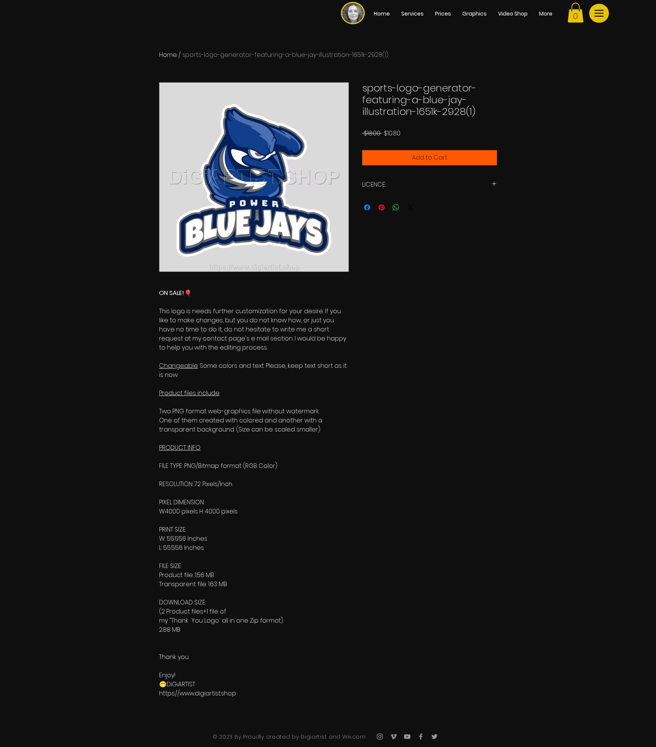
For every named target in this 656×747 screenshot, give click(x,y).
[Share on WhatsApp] (396, 207)
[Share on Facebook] (367, 207)
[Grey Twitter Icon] (434, 737)
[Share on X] (410, 207)
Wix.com (353, 737)
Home (168, 54)
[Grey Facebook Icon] (421, 737)
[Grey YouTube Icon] (407, 737)
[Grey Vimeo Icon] (393, 737)
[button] (575, 13)
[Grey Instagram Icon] (380, 737)
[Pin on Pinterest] (381, 207)
